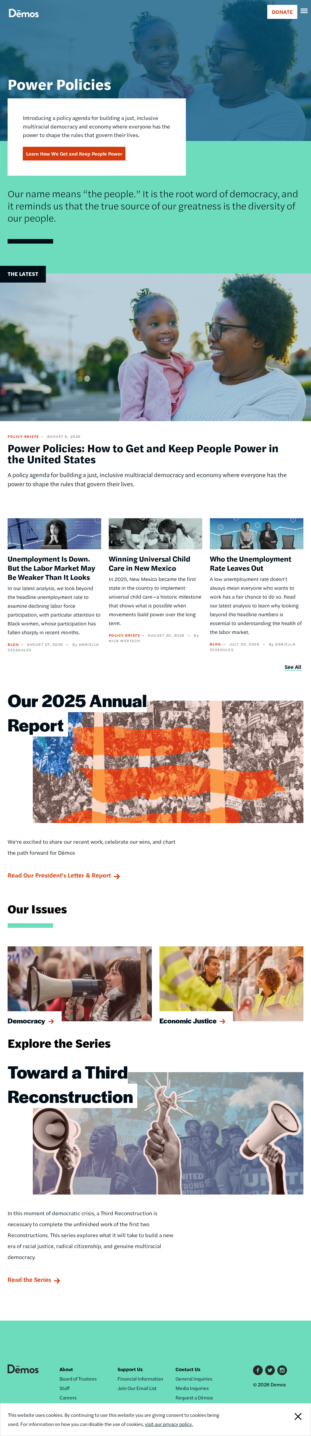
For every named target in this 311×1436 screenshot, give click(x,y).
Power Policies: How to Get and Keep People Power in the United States (143, 453)
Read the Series (29, 1279)
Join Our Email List (137, 1388)
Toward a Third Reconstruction (70, 1083)
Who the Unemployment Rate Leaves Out (250, 563)
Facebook (258, 1370)
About (66, 1369)
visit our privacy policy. (169, 1423)
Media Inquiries (192, 1388)
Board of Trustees (78, 1378)
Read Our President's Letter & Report (59, 875)
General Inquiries (194, 1378)
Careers (68, 1397)
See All (293, 666)
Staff (65, 1388)
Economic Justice (188, 1021)
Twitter (270, 1370)
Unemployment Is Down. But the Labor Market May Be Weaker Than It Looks (51, 567)
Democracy (26, 1021)
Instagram (282, 1370)
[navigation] (304, 11)
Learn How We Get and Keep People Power (74, 153)
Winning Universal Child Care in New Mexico (149, 563)
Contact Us (188, 1369)
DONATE (282, 12)
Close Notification (281, 1419)
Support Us (130, 1369)
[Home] (24, 19)
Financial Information (140, 1378)
